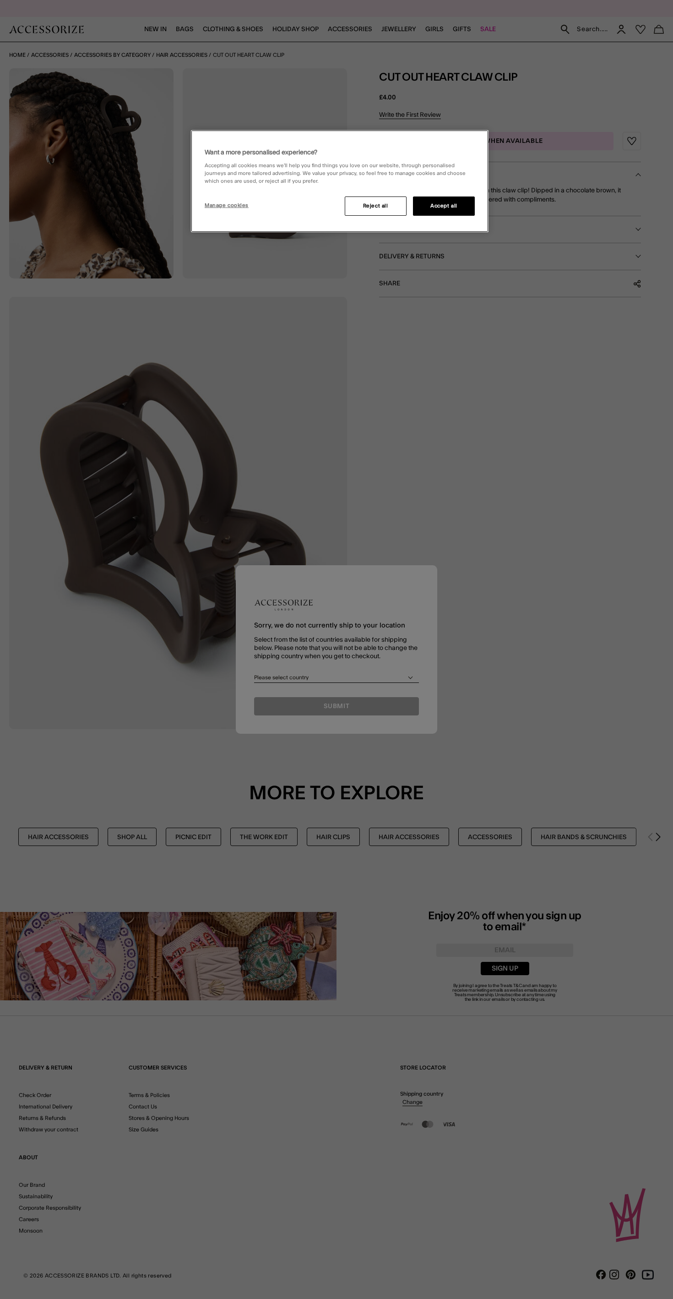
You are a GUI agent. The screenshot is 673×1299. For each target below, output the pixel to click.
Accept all (443, 205)
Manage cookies (227, 205)
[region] (339, 181)
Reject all (375, 205)
